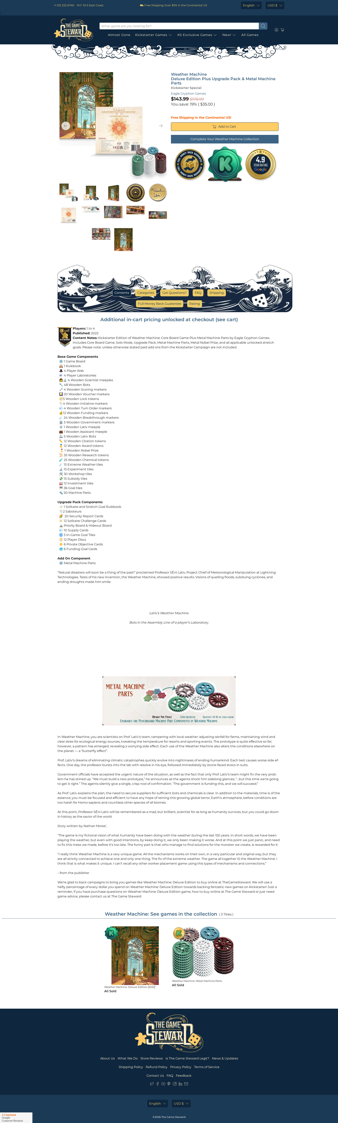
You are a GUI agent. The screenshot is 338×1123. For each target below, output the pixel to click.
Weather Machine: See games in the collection (161, 914)
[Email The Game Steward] (186, 1084)
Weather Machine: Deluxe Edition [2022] (129, 987)
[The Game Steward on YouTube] (163, 1084)
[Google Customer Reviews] (16, 1117)
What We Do (128, 1058)
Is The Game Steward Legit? (187, 1058)
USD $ (272, 5)
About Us (107, 1058)
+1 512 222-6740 (64, 5)
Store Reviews (151, 1058)
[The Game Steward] (73, 30)
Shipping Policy (131, 1067)
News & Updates (225, 1058)
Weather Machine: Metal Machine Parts (197, 980)
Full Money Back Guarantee (159, 304)
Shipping (216, 293)
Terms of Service (206, 1067)
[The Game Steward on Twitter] (152, 1084)
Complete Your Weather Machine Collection (225, 139)
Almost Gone (119, 35)
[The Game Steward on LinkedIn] (180, 1084)
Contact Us (155, 1075)
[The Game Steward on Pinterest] (169, 1084)
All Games (250, 35)
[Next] (160, 126)
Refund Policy (156, 1067)
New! (226, 35)
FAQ (198, 293)
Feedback (183, 1075)
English (249, 5)
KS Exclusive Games (194, 35)
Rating (194, 304)
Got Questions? (174, 293)
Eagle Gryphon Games (188, 93)
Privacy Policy (180, 1067)
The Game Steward (173, 1117)
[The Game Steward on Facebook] (157, 1084)
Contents (121, 293)
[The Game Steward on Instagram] (175, 1084)
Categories (145, 293)
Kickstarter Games (151, 35)
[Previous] (65, 126)
